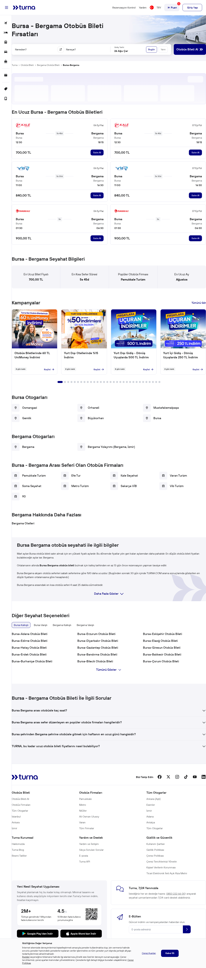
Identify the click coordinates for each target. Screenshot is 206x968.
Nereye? (71, 49)
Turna (14, 65)
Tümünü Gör (199, 302)
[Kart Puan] (6, 75)
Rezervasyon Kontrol (124, 7)
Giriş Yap (192, 7)
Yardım (143, 7)
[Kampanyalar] (6, 89)
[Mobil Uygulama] (6, 99)
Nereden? (21, 49)
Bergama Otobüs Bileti (48, 65)
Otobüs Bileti (27, 65)
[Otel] (6, 33)
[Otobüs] (6, 42)
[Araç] (6, 52)
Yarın (163, 49)
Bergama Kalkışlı (62, 625)
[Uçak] (6, 23)
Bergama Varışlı (85, 625)
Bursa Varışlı (40, 625)
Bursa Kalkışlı (21, 625)
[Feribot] (6, 62)
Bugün (151, 49)
